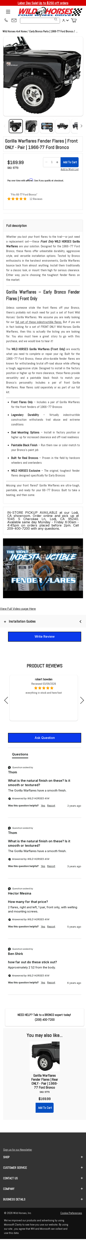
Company (8, 1189)
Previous (7, 700)
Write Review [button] (45, 636)
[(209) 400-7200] (6, 20)
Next (80, 700)
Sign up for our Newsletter (17, 1149)
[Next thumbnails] (81, 126)
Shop (6, 1157)
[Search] (56, 19)
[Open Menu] (8, 12)
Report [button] (51, 805)
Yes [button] (43, 805)
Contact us (10, 1178)
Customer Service (15, 1168)
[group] (44, 791)
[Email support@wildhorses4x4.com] (14, 21)
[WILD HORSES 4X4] (50, 12)
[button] (43, 76)
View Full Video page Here (18, 608)
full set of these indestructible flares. (38, 322)
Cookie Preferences (71, 1213)
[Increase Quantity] (57, 162)
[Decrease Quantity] (46, 162)
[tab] (20, 755)
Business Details (14, 1199)
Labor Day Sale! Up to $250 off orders (43, 3)
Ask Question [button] (45, 738)
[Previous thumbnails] (5, 126)
